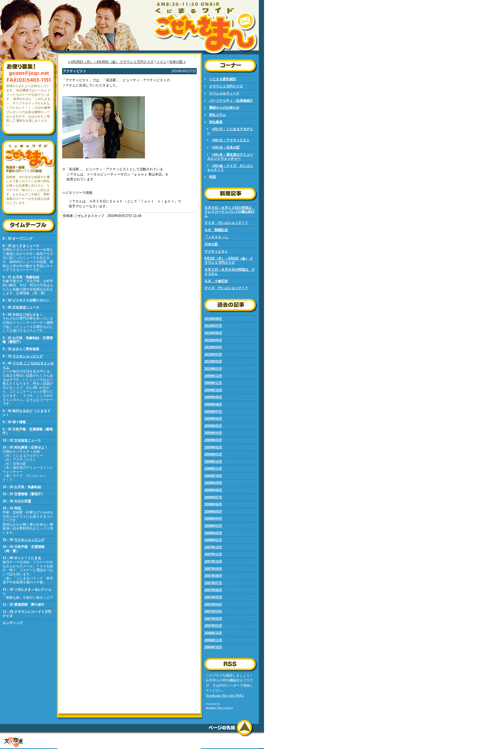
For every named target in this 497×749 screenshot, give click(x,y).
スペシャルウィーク (224, 93)
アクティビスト (216, 251)
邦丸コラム (217, 115)
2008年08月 (213, 490)
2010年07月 (213, 326)
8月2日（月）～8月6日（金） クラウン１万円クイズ (228, 260)
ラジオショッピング (27, 356)
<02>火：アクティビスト (231, 140)
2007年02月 (213, 619)
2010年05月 (213, 340)
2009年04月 (213, 433)
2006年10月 (213, 647)
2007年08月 (213, 576)
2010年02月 (213, 361)
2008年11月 (213, 469)
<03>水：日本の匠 (226, 147)
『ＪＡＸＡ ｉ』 (216, 237)
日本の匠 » (177, 62)
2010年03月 (213, 354)
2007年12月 (213, 547)
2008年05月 (213, 511)
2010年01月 (213, 369)
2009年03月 (213, 440)
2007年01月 (213, 626)
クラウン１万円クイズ (226, 86)
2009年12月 (213, 376)
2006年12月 (213, 633)
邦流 (212, 177)
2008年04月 (213, 518)
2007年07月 (213, 583)
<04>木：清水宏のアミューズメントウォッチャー (230, 157)
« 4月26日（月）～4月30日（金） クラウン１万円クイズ (111, 62)
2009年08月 (213, 404)
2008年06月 (213, 504)
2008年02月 (213, 533)
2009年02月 (213, 447)
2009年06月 (213, 419)
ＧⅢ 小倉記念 (216, 281)
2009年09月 (213, 397)
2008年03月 (213, 526)
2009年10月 (213, 390)
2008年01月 (213, 540)
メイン (161, 62)
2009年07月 (213, 412)
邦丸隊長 (216, 122)
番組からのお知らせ (224, 107)
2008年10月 (213, 476)
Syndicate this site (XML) (225, 695)
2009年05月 (213, 426)
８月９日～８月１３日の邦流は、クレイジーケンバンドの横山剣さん (229, 212)
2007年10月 (213, 561)
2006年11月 (213, 640)
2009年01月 (213, 454)
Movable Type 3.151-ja (219, 707)
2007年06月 (213, 590)
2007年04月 (213, 604)
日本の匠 (211, 244)
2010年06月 (213, 333)
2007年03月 (213, 611)
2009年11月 (213, 383)
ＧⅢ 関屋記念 (216, 230)
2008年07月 (213, 497)
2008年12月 (213, 462)
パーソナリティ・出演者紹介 (231, 100)
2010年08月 (213, 319)
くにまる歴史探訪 (222, 79)
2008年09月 (213, 483)
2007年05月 (213, 597)
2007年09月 (213, 569)
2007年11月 (213, 554)
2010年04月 (213, 347)
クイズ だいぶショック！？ (226, 223)
